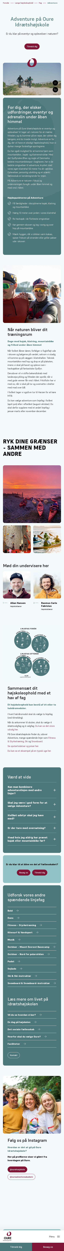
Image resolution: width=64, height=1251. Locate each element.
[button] (32, 790)
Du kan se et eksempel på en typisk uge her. (29, 750)
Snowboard (36, 741)
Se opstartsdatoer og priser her (23, 746)
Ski (26, 741)
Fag (40, 3)
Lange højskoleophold (24, 3)
